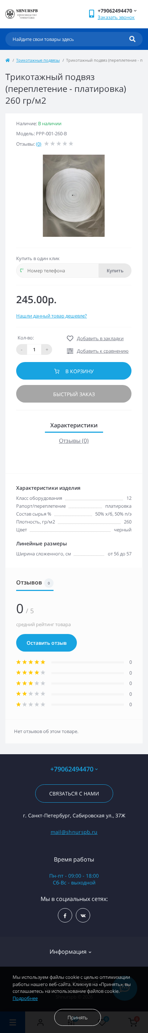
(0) (38, 144)
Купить (115, 270)
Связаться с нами (74, 793)
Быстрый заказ (74, 394)
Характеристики (74, 425)
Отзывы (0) (74, 441)
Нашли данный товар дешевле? (51, 316)
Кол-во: (26, 337)
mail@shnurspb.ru (74, 831)
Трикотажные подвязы (38, 60)
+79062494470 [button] (71, 769)
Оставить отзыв (46, 642)
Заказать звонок (116, 17)
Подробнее (25, 998)
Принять (78, 1017)
